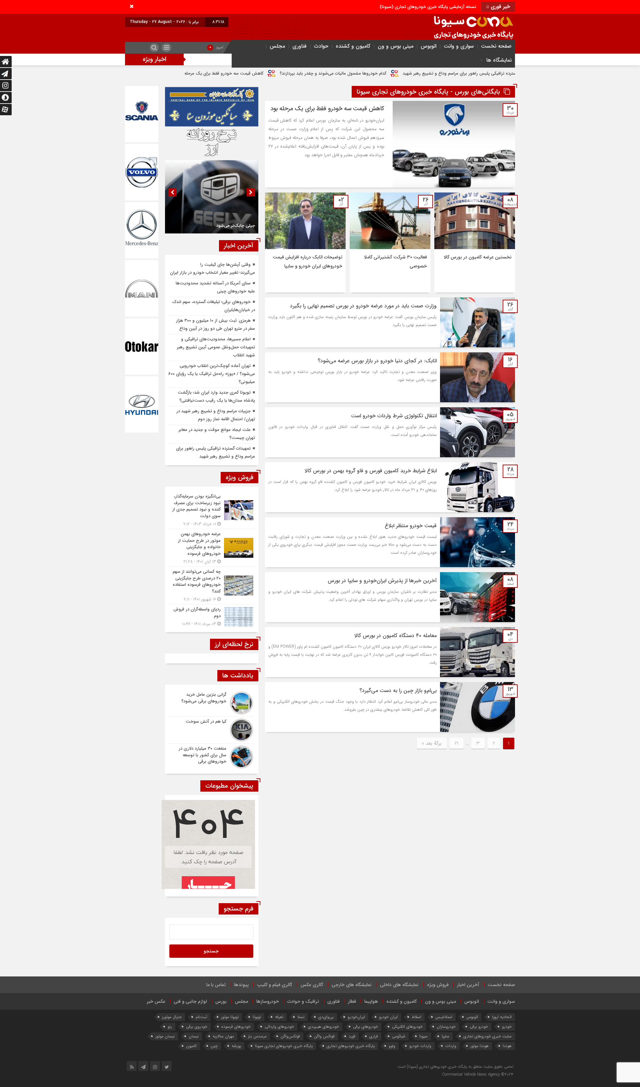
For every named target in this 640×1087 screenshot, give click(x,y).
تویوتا (257, 1017)
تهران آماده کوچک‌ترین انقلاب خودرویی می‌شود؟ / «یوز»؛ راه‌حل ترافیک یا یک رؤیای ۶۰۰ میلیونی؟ (211, 373)
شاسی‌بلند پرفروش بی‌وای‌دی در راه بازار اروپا (186, 73)
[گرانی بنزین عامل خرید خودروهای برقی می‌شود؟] (211, 703)
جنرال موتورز (172, 1017)
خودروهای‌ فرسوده (236, 1026)
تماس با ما (216, 984)
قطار (352, 1001)
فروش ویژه (438, 984)
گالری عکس (312, 984)
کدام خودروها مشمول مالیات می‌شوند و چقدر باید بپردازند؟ (398, 73)
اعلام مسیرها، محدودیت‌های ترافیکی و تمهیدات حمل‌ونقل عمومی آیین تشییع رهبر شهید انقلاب (216, 347)
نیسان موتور (165, 1036)
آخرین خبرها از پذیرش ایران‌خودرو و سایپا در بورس (382, 580)
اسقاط (416, 1017)
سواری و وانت (459, 46)
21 (456, 743)
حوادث (321, 46)
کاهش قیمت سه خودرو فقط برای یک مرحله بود (286, 73)
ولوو (392, 1046)
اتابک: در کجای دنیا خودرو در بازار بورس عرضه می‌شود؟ (377, 361)
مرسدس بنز (257, 1036)
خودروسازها (267, 1001)
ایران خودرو (388, 1017)
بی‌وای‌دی (326, 1017)
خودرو (507, 1026)
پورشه (236, 1046)
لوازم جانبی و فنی (190, 1001)
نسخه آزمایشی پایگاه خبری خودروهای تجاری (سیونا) (428, 6)
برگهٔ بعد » (432, 743)
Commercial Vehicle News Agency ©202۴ (477, 1074)
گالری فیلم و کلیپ (274, 984)
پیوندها (241, 984)
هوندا (507, 1046)
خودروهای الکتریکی (407, 1026)
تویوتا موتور (230, 1017)
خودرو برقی (479, 1026)
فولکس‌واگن (290, 1036)
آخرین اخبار (468, 984)
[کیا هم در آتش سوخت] (211, 730)
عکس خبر (156, 1001)
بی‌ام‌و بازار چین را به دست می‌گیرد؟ (398, 690)
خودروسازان (446, 1026)
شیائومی (398, 1036)
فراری (373, 1036)
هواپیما (371, 1001)
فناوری (299, 46)
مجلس (277, 46)
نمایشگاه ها (499, 60)
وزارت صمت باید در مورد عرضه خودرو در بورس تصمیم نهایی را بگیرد (363, 306)
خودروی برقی (196, 1026)
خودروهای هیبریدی (323, 1026)
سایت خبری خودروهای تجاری (487, 1036)
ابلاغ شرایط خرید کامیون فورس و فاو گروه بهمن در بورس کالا (371, 471)
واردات (450, 1046)
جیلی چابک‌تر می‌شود (235, 225)
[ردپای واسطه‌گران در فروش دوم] (211, 615)
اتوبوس (428, 46)
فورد (352, 1036)
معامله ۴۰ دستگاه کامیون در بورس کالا (395, 635)
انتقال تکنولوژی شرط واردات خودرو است (394, 416)
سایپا (445, 1036)
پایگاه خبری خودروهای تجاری (351, 1046)
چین (214, 1046)
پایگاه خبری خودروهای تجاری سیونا (284, 1046)
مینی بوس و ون (395, 46)
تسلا (300, 1017)
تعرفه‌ (279, 1017)
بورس (221, 1001)
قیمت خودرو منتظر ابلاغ (411, 526)
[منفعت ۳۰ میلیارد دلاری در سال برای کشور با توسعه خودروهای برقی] (211, 756)
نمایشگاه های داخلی (399, 984)
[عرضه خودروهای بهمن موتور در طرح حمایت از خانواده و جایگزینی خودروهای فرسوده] (211, 547)
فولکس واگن (324, 1036)
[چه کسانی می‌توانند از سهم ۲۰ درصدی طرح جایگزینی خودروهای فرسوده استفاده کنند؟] (211, 585)
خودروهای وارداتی (279, 1026)
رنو (170, 1026)
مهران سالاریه (223, 1036)
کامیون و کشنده (353, 46)
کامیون (191, 1046)
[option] (211, 196)
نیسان (194, 1036)
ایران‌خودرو (356, 1017)
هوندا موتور (479, 1046)
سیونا (423, 1036)
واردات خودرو (420, 1046)
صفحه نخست (496, 46)
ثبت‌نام (201, 1017)
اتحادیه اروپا (502, 1017)
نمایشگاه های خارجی (352, 984)
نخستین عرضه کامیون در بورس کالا (478, 257)
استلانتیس (443, 1017)
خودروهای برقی (365, 1026)
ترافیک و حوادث (303, 1001)
